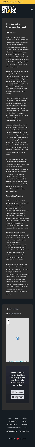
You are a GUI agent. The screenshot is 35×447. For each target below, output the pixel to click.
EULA (26, 427)
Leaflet (11, 361)
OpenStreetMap (19, 361)
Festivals (24, 418)
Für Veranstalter (12, 424)
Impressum (24, 424)
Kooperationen (13, 421)
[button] (17, 338)
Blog (16, 418)
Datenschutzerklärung (14, 427)
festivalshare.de (24, 431)
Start (9, 418)
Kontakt (24, 421)
